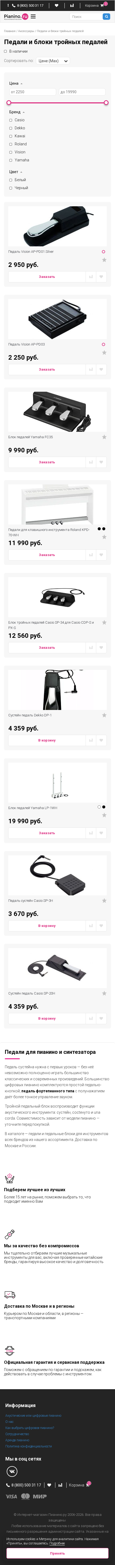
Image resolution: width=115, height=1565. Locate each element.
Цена (13, 83)
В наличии (18, 51)
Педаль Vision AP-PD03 (26, 344)
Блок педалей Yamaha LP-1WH (32, 808)
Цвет (13, 172)
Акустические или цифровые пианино (33, 1416)
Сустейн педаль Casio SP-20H (31, 993)
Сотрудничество (17, 1434)
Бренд (15, 112)
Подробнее (57, 1543)
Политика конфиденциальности (28, 1446)
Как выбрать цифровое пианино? (29, 1428)
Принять (57, 1553)
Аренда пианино (17, 1440)
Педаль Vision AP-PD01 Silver (31, 252)
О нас (9, 1422)
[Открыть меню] (33, 17)
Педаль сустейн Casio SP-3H (30, 901)
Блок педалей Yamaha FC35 (30, 437)
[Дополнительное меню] (8, 5)
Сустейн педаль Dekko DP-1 (30, 715)
